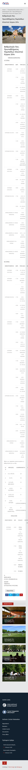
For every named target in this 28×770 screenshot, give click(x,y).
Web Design (12, 767)
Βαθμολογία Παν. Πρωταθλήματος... (9, 620)
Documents (5, 731)
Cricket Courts (6, 729)
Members (4, 726)
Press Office (5, 734)
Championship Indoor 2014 (15, 9)
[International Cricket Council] (10, 707)
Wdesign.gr (19, 767)
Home (4, 9)
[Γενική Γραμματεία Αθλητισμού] (10, 713)
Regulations (5, 723)
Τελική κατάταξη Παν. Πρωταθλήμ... (10, 659)
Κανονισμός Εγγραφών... (9, 750)
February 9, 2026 (8, 747)
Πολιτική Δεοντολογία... (9, 745)
